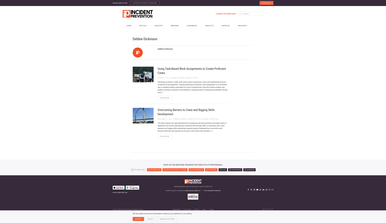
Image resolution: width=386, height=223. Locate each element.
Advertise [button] (226, 26)
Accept (138, 219)
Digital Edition (176, 209)
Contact (211, 209)
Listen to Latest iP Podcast (145, 3)
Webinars (175, 26)
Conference (236, 169)
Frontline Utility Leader (176, 169)
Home (129, 26)
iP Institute (155, 169)
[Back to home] (138, 14)
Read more (164, 98)
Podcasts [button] (159, 26)
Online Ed (213, 169)
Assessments (197, 169)
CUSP (224, 169)
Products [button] (209, 26)
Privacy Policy (187, 209)
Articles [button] (143, 26)
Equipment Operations (209, 119)
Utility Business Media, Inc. (193, 190)
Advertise (196, 209)
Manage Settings (167, 219)
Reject (151, 219)
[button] (272, 209)
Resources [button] (242, 26)
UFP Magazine (139, 169)
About (204, 209)
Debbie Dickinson (178, 78)
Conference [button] (192, 26)
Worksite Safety (192, 78)
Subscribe (266, 3)
